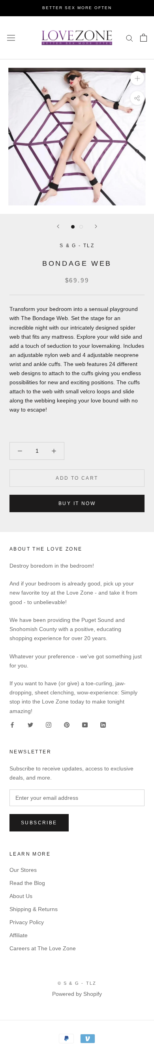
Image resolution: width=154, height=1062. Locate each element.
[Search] (129, 37)
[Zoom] (137, 78)
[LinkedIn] (103, 724)
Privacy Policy (26, 922)
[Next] (96, 226)
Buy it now (77, 503)
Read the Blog (27, 883)
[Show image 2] (81, 227)
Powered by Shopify (77, 994)
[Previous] (58, 226)
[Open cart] (143, 38)
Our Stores (23, 870)
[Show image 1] (73, 227)
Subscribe (39, 823)
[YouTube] (85, 724)
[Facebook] (12, 724)
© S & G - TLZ (77, 983)
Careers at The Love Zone (42, 948)
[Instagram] (48, 724)
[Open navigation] (11, 37)
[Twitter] (30, 724)
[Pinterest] (66, 724)
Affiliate (18, 935)
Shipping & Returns (33, 909)
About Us (20, 896)
